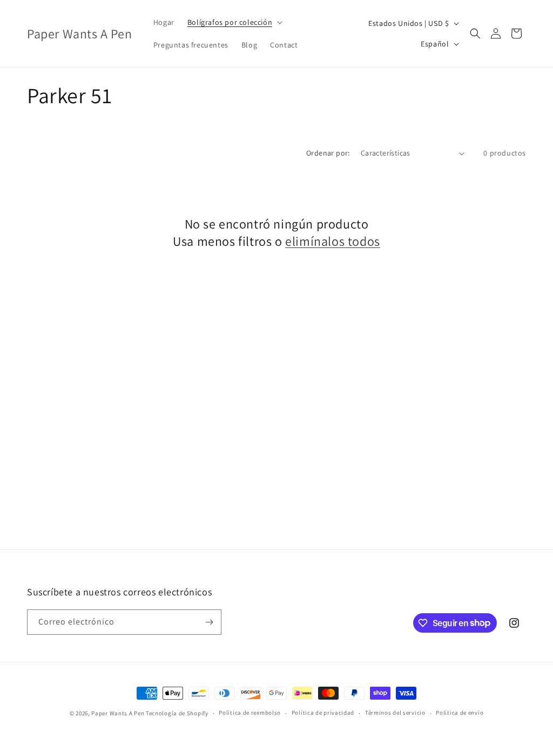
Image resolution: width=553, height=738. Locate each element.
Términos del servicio (395, 712)
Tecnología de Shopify (177, 713)
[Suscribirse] (209, 622)
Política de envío (459, 712)
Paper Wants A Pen (117, 713)
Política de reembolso (250, 712)
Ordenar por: (328, 153)
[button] (234, 22)
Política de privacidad (323, 712)
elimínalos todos (332, 241)
